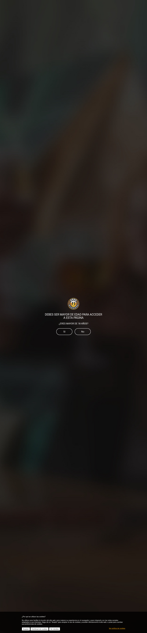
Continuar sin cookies (39, 629)
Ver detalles (54, 629)
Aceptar (26, 629)
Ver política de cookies (117, 628)
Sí (64, 331)
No (82, 331)
